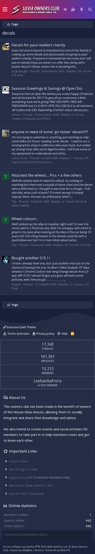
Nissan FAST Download (26, 493)
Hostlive (27, 550)
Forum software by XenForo (35, 546)
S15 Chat (17, 75)
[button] (5, 9)
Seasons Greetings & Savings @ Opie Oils (46, 88)
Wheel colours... (25, 218)
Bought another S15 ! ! (30, 257)
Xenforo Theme (52, 550)
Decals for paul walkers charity (38, 44)
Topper (16, 284)
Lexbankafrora (47, 380)
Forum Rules (18, 461)
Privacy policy (45, 334)
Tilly (14, 201)
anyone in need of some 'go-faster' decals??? (49, 131)
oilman (16, 115)
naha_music (19, 158)
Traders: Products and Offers (31, 119)
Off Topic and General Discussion (50, 160)
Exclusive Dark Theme (21, 327)
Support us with (39, 477)
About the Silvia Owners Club (31, 485)
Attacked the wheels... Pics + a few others (46, 175)
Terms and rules (18, 334)
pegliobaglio (19, 71)
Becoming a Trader (23, 469)
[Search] (90, 9)
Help (64, 334)
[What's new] (81, 9)
